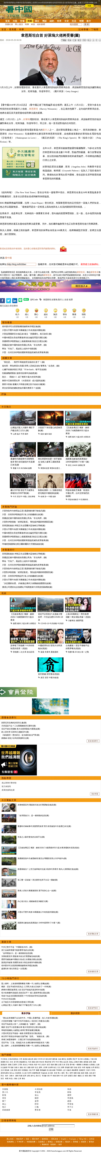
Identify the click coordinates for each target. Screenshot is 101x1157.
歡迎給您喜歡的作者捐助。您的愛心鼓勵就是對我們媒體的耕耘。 (28, 249)
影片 (89, 21)
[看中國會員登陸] (18, 692)
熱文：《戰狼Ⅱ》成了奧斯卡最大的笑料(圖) (21, 377)
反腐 (59, 1065)
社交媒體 (4, 1067)
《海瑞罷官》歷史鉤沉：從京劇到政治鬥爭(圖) (20, 735)
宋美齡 (44, 1076)
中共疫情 (61, 623)
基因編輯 (43, 1070)
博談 (44, 21)
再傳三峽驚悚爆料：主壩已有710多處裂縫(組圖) (21, 1039)
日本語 (91, 1139)
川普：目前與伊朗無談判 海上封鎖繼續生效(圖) (22, 514)
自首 (66, 300)
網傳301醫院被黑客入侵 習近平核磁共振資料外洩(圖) (23, 990)
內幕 (35, 1065)
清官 (46, 677)
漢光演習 (48, 1059)
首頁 (7, 21)
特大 (89, 40)
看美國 (13, 29)
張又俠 (80, 1059)
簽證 (82, 1073)
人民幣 (45, 1067)
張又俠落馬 (6, 786)
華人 (59, 1073)
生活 (74, 21)
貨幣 (40, 1067)
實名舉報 (31, 497)
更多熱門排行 (93, 1008)
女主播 (50, 1073)
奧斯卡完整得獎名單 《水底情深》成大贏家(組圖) (23, 381)
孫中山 (33, 1076)
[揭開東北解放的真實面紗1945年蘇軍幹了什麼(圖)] (9, 923)
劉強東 (7, 1070)
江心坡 (24, 1073)
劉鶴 (9, 1065)
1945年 (75, 465)
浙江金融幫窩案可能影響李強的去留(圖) (17, 950)
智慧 (86, 1076)
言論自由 (44, 1073)
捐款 (27, 1139)
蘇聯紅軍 (81, 465)
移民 (63, 1073)
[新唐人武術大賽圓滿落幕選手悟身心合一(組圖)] (9, 891)
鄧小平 (49, 1076)
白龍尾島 (18, 1073)
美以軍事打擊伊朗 (9, 783)
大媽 (11, 1070)
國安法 (64, 1059)
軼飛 (4, 1095)
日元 (58, 1067)
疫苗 (37, 1062)
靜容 (37, 1104)
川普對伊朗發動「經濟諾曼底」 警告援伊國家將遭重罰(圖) (27, 522)
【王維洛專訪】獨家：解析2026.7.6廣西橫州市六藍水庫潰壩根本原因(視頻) (48, 848)
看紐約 (67, 1142)
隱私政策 (54, 1139)
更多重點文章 (93, 934)
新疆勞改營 (36, 1073)
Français (72, 1139)
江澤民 (19, 1065)
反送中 (43, 1065)
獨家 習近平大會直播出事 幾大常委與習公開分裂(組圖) (23, 1027)
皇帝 (65, 1076)
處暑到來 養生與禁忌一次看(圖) (14, 969)
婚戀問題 (79, 620)
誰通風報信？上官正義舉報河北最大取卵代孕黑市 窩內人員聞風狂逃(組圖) (48, 869)
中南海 (30, 1065)
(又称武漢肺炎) (13, 1059)
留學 (71, 1073)
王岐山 (71, 1062)
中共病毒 (53, 623)
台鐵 (59, 1059)
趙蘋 (69, 1101)
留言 (79, 40)
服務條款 (45, 1139)
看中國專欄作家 (10, 1084)
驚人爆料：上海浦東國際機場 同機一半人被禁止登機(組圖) (25, 983)
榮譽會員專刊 (9, 717)
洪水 (11, 1062)
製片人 (46, 130)
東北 (70, 465)
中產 (83, 1067)
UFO (53, 1062)
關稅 (81, 1062)
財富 (79, 1067)
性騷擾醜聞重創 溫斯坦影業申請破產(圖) (19, 373)
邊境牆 (85, 1062)
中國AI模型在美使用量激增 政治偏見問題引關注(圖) (24, 338)
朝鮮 (12, 1067)
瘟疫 (42, 434)
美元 (36, 1067)
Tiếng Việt (82, 1139)
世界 (59, 21)
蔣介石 (38, 1076)
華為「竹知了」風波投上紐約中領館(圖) (19, 349)
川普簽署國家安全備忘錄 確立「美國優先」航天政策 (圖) (27, 334)
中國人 (25, 497)
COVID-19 (45, 623)
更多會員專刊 (93, 741)
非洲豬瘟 (24, 1070)
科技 (33, 24)
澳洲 (16, 1076)
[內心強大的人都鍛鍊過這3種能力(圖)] (9, 901)
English (64, 1139)
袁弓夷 (16, 1062)
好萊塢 (26, 119)
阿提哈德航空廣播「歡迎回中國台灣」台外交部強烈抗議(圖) (77, 493)
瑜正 (4, 1107)
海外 (7, 1076)
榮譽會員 (81, 272)
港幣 (62, 1067)
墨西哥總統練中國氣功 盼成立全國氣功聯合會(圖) (21, 959)
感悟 (90, 1076)
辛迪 (69, 1110)
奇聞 (81, 21)
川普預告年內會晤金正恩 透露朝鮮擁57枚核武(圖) (23, 511)
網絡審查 (75, 1070)
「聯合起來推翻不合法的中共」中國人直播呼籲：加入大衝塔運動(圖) (29, 1018)
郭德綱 (15, 652)
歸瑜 (69, 1092)
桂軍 (24, 1076)
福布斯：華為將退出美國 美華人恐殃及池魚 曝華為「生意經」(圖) (30, 366)
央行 (25, 1067)
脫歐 (21, 1067)
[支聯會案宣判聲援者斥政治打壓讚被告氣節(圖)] (9, 805)
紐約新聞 (41, 24)
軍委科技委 (45, 468)
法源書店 (41, 1142)
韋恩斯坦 (33, 109)
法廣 (97, 1065)
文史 (66, 21)
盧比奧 (30, 1059)
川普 (20, 1059)
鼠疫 (50, 434)
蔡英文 (97, 1067)
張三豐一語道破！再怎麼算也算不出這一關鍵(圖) (38, 880)
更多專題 (94, 794)
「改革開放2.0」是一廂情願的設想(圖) (33, 815)
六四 (29, 1062)
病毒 (35, 1059)
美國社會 (9, 24)
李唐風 (70, 1098)
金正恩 (65, 1062)
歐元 (55, 1067)
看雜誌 (50, 1142)
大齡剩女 (72, 620)
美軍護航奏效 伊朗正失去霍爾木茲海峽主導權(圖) (23, 526)
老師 (54, 497)
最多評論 (25, 1013)
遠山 (37, 1095)
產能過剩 (54, 652)
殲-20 (74, 652)
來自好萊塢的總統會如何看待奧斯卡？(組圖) (21, 388)
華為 (61, 1062)
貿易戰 (69, 1059)
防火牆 (49, 1070)
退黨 (33, 1062)
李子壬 (70, 1107)
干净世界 (20, 1142)
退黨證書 (59, 1142)
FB (9, 1067)
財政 (75, 1067)
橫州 (74, 437)
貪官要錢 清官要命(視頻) (48, 674)
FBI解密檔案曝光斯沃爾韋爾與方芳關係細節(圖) (23, 544)
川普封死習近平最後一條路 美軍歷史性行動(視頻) (21, 1033)
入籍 (90, 1073)
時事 (27, 24)
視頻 (3, 593)
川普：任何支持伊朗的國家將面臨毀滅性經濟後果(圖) (25, 352)
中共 (18, 468)
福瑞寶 (83, 1142)
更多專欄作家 (93, 1114)
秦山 (4, 1104)
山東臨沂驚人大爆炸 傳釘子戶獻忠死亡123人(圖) (21, 1005)
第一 (46, 497)
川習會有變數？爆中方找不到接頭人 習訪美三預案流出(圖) (25, 1021)
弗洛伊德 (48, 1062)
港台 (37, 21)
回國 (86, 1073)
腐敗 (56, 1065)
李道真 (38, 1092)
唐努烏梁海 (5, 1073)
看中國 (8, 258)
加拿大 (16, 1067)
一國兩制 (78, 1065)
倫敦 (46, 434)
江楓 (37, 1107)
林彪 (54, 1076)
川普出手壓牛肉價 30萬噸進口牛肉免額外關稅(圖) (23, 330)
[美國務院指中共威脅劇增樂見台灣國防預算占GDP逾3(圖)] (9, 858)
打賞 (74, 40)
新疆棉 (3, 1062)
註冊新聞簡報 (9, 1120)
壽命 (15, 1078)
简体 (69, 40)
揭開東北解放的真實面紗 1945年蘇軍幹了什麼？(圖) (39, 923)
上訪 (64, 1070)
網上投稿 (10, 1139)
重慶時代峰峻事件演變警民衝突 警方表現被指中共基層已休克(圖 (22, 462)
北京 (2, 1070)
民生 (2, 1076)
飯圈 (30, 468)
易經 (75, 1076)
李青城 (70, 1104)
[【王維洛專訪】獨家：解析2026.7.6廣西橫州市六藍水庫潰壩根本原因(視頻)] (9, 848)
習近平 (19, 497)
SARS (29, 1073)
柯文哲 (41, 1062)
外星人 (11, 1078)
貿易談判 (4, 1065)
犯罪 (71, 300)
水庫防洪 (86, 437)
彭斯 (90, 1062)
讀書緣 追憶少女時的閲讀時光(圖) (15, 738)
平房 (22, 434)
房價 (15, 1070)
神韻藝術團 (31, 1142)
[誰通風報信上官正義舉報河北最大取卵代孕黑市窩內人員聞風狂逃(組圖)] (9, 869)
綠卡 (94, 1073)
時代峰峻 (24, 468)
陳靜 (37, 1098)
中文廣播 (82, 499)
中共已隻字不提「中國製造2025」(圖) (16, 947)
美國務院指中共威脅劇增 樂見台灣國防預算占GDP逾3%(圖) (42, 858)
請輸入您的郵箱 (34, 1126)
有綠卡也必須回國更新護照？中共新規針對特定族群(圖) (24, 996)
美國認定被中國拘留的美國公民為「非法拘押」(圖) (24, 345)
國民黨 (54, 1059)
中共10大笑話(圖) (8, 999)
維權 (53, 1070)
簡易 (69, 1089)
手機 (94, 1076)
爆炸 (26, 434)
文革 (19, 1078)
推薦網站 (10, 1142)
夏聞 (69, 1095)
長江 (7, 1062)
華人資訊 (19, 24)
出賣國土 (86, 1059)
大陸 (15, 21)
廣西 (70, 437)
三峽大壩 (93, 1059)
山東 (14, 434)
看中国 (20, 11)
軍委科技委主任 (56, 468)
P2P (33, 1070)
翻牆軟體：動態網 (49, 1144)
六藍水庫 (79, 437)
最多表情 (75, 1013)
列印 (84, 40)
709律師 (59, 1070)
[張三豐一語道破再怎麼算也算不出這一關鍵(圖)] (9, 880)
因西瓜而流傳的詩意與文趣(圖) (14, 723)
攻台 (79, 652)
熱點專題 (6, 778)
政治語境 (30, 652)
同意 (89, 6)
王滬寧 (14, 1065)
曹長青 (38, 1110)
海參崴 (88, 1067)
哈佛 (42, 497)
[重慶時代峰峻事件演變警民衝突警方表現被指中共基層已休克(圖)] (9, 826)
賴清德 (25, 1059)
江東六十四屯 (90, 1070)
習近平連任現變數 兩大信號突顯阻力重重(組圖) (20, 729)
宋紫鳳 (5, 1089)
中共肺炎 (4, 1059)
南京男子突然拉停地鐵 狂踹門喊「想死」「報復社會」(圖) (25, 1036)
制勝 (70, 652)
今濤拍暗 (39, 1089)
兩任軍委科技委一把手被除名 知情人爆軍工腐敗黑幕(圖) (50, 462)
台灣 (92, 1067)
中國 (50, 497)
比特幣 (50, 1067)
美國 (29, 21)
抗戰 (28, 1076)
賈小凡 (5, 1092)
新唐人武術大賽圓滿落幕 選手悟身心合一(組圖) (37, 891)
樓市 (72, 1067)
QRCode (34, 300)
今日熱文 (6, 407)
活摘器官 (82, 1070)
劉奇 (58, 1076)
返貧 (42, 652)
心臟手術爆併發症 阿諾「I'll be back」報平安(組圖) (24, 369)
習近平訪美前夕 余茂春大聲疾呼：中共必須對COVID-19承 (50, 617)
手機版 (63, 40)
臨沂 (18, 434)
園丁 (4, 1101)
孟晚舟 (76, 1062)
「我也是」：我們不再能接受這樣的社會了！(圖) (23, 362)
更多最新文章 (93, 971)
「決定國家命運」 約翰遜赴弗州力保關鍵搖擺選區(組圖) (26, 583)
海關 (75, 1073)
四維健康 (6, 1110)
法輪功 (68, 1070)
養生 (23, 1078)
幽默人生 (81, 1076)
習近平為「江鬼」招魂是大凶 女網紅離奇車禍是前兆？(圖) (25, 1042)
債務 (29, 1067)
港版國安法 (23, 1062)
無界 (60, 1144)
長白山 (11, 1073)
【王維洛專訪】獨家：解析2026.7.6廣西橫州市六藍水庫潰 (77, 431)
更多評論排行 (93, 1049)
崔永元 (25, 1065)
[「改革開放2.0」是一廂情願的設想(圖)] (9, 815)
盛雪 (37, 1101)
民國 (20, 1076)
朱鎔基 (56, 677)
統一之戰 (85, 652)
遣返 (78, 1073)
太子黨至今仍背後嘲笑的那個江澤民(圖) (17, 1002)
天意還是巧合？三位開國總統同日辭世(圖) (18, 726)
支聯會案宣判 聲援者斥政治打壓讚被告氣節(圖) (37, 805)
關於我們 (35, 1139)
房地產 (67, 1067)
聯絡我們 (19, 1139)
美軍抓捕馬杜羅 (8, 790)
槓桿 (32, 1067)
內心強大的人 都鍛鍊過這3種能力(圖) (33, 901)
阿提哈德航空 (73, 499)
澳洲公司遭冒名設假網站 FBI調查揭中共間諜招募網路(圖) (27, 587)
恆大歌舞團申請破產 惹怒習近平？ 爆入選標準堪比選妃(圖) (25, 993)
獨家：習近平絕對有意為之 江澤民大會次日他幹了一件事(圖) (26, 987)
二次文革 (22, 652)
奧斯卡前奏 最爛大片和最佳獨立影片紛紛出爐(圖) (23, 384)
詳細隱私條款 (51, 6)
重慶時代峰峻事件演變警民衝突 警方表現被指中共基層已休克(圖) (44, 826)
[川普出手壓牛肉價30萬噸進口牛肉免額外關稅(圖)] (9, 912)
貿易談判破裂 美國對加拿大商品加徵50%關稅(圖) (21, 962)
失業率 (47, 652)
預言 (2, 1078)
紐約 (52, 21)
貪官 (42, 677)
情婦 (52, 1065)
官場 (22, 21)
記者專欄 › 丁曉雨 (89, 29)
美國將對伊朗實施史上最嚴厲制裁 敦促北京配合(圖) (24, 341)
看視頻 (91, 1142)
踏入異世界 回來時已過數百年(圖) (15, 732)
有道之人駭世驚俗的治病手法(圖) (31, 837)
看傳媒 (75, 1142)
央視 (55, 1073)
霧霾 (37, 1070)
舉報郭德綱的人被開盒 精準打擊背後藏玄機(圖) (20, 1030)
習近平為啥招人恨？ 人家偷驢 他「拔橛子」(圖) (21, 1024)
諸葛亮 (70, 1076)
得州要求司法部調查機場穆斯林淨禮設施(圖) (21, 326)
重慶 (14, 468)
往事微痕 (85, 1065)
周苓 (4, 1098)
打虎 (63, 1065)
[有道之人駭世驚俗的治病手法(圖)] (9, 837)
